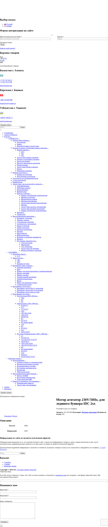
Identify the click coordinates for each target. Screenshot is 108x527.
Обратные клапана (23, 188)
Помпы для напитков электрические (34, 195)
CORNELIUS (13, 138)
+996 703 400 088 (6, 100)
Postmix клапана (22, 150)
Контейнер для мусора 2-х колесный (30, 288)
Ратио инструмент (23, 161)
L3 (22, 336)
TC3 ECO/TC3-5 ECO (29, 339)
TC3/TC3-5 (25, 338)
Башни (19, 144)
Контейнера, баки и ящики (22, 266)
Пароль (60, 37)
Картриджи (21, 370)
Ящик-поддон (18, 258)
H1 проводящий (27, 322)
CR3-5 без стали (27, 343)
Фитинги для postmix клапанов (28, 159)
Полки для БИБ (22, 376)
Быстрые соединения (24, 229)
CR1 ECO (24, 315)
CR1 (22, 311)
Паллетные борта (19, 254)
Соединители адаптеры (25, 222)
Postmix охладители (20, 173)
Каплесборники (22, 190)
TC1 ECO (24, 309)
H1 (22, 319)
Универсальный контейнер (26, 277)
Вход (2, 44)
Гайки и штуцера (23, 228)
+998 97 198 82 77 (6, 118)
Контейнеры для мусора (21, 286)
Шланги (20, 239)
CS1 (22, 324)
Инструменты (22, 233)
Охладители (21, 142)
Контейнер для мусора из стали (28, 292)
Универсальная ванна (24, 279)
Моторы (24, 205)
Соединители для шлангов (26, 224)
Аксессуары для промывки (26, 385)
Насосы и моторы (23, 193)
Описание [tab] (7, 416)
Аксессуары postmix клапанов (27, 157)
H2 (22, 300)
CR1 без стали (26, 313)
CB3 (18, 262)
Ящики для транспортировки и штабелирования (34, 271)
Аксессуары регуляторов (30, 248)
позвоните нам (60, 475)
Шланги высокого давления (31, 250)
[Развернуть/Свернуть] (11, 137)
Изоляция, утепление (24, 218)
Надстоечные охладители (26, 176)
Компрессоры (22, 192)
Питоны (20, 231)
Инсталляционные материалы (23, 216)
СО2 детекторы (26, 247)
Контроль (20, 212)
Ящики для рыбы (23, 273)
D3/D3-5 (24, 355)
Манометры (25, 245)
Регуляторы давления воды (26, 368)
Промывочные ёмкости (25, 383)
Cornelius (7, 462)
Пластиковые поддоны (21, 294)
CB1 (18, 260)
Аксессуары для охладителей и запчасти (27, 184)
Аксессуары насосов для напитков (33, 207)
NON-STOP (25, 332)
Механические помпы (29, 199)
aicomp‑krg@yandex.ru (8, 103)
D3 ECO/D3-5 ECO (28, 357)
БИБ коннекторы (23, 235)
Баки (18, 269)
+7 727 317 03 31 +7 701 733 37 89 (6, 81)
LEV (22, 152)
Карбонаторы (17, 182)
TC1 (22, 307)
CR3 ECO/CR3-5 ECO (29, 345)
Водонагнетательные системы (28, 364)
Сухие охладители (19, 180)
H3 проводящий (27, 349)
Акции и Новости (10, 135)
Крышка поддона (23, 264)
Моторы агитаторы (28, 197)
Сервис (6, 387)
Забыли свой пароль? (7, 48)
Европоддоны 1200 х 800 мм (27, 303)
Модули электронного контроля (28, 163)
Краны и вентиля (23, 226)
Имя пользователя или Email (11, 37)
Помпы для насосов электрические (33, 210)
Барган (19, 169)
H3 (22, 347)
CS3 (22, 353)
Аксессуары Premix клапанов (27, 167)
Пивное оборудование (21, 140)
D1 (22, 326)
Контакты (7, 389)
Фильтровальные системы (26, 366)
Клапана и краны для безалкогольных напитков (30, 148)
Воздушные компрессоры (26, 377)
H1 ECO (24, 321)
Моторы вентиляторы (29, 201)
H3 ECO (24, 351)
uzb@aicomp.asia (6, 121)
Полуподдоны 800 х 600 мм (27, 296)
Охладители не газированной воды (25, 178)
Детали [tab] (14, 416)
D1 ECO (24, 328)
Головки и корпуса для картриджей (29, 362)
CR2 (22, 298)
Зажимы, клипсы (23, 220)
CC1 (18, 256)
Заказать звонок (6, 392)
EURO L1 (24, 305)
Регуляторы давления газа (26, 241)
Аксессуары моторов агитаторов (33, 209)
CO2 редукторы (26, 243)
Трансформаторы (23, 186)
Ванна (19, 281)
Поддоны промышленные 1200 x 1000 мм (32, 334)
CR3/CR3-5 (25, 341)
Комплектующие (14, 358)
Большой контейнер (24, 267)
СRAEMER (12, 252)
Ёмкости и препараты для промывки (26, 381)
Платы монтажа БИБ (24, 379)
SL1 (22, 330)
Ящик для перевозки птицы (27, 283)
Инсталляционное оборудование (24, 374)
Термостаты (21, 214)
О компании (8, 133)
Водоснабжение (18, 360)
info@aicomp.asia (6, 86)
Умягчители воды (23, 372)
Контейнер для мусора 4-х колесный (30, 290)
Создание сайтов (26, 470)
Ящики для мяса (23, 275)
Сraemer (7, 464)
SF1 (22, 154)
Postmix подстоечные (24, 174)
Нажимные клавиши (24, 171)
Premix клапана (22, 165)
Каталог (7, 137)
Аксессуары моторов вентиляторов (34, 203)
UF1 (22, 155)
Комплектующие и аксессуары (28, 146)
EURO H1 (24, 317)
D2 (22, 302)
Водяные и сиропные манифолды (29, 237)
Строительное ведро (24, 284)
